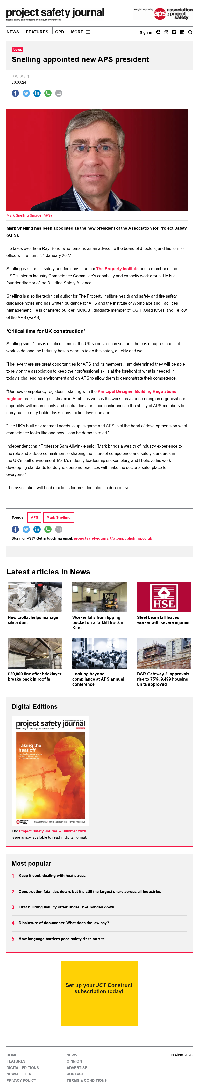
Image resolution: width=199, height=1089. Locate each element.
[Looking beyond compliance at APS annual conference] (99, 653)
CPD (59, 32)
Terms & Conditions (87, 1080)
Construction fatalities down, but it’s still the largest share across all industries (90, 891)
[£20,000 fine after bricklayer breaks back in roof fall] (35, 653)
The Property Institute (117, 268)
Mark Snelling (59, 517)
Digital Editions (22, 1068)
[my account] (158, 32)
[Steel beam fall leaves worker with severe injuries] (164, 597)
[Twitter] (174, 32)
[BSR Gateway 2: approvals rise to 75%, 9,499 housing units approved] (164, 653)
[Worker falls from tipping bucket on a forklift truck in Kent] (99, 597)
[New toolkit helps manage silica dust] (35, 597)
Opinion (74, 1061)
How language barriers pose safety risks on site (62, 938)
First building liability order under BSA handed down (66, 907)
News (12, 32)
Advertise (77, 1068)
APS (34, 517)
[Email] (166, 32)
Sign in (146, 32)
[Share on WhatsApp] (48, 93)
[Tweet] (26, 93)
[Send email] (58, 93)
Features (37, 32)
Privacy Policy (21, 1080)
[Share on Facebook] (15, 93)
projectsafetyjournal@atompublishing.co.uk (113, 538)
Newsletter (18, 1074)
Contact (75, 1074)
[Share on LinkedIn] (37, 93)
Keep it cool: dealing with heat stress (52, 875)
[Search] (190, 32)
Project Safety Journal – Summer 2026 (52, 831)
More (77, 32)
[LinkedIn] (182, 32)
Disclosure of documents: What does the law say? (64, 923)
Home (11, 1055)
